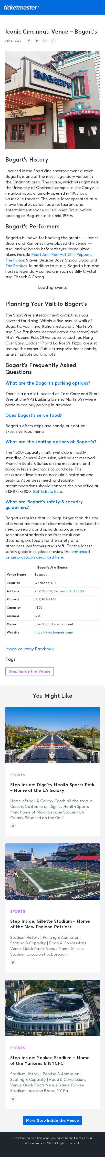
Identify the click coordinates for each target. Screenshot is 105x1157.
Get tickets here (47, 492)
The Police (14, 260)
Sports (17, 775)
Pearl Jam (40, 255)
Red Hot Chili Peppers (71, 255)
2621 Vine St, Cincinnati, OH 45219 (59, 591)
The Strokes (16, 266)
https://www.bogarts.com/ (54, 632)
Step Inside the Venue (30, 671)
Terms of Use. (84, 1138)
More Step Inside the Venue (52, 1120)
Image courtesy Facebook (29, 649)
